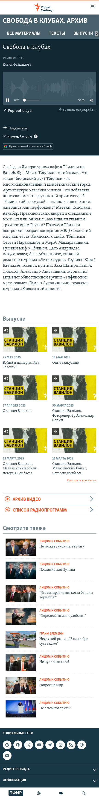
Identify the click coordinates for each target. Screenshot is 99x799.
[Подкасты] (81, 744)
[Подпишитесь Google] (7, 744)
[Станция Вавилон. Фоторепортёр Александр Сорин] (74, 387)
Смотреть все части (81, 480)
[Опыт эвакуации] (74, 339)
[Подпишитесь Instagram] (60, 744)
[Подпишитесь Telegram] (49, 744)
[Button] (15, 129)
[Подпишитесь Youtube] (39, 744)
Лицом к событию (54, 541)
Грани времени (51, 633)
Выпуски (83, 33)
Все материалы (24, 33)
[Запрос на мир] (21, 685)
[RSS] (71, 744)
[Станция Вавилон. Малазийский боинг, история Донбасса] (25, 440)
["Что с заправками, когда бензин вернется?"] (21, 593)
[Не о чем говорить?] (21, 708)
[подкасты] (39, 793)
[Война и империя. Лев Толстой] (25, 339)
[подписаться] (7, 755)
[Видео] (61, 793)
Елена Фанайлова (17, 65)
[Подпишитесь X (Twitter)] (28, 744)
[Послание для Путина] (21, 570)
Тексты (57, 33)
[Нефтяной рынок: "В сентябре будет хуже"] (21, 639)
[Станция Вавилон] (25, 387)
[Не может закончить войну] (21, 547)
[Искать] (83, 793)
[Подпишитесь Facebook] (17, 744)
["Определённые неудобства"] (21, 616)
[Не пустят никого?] (21, 662)
